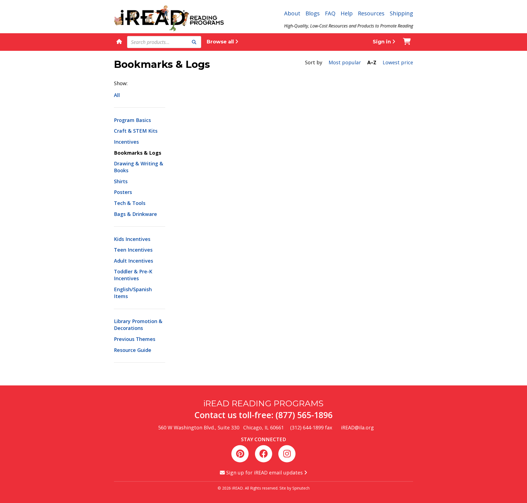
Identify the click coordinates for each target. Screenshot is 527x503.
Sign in (382, 42)
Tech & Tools (129, 203)
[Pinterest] (241, 453)
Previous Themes (134, 339)
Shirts (121, 181)
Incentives (126, 141)
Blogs (312, 13)
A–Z (371, 62)
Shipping (401, 13)
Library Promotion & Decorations (138, 324)
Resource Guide (132, 350)
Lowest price (398, 62)
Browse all (221, 42)
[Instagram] (287, 453)
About (292, 13)
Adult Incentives (133, 260)
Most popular (345, 62)
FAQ (330, 13)
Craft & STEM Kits (136, 130)
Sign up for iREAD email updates (264, 472)
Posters (123, 192)
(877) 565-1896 (304, 415)
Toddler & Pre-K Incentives (133, 275)
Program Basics (132, 120)
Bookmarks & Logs (137, 152)
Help (347, 13)
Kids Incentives (132, 239)
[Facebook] (264, 453)
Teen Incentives (133, 249)
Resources (371, 13)
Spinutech (301, 488)
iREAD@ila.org (357, 427)
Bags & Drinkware (135, 214)
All (117, 95)
